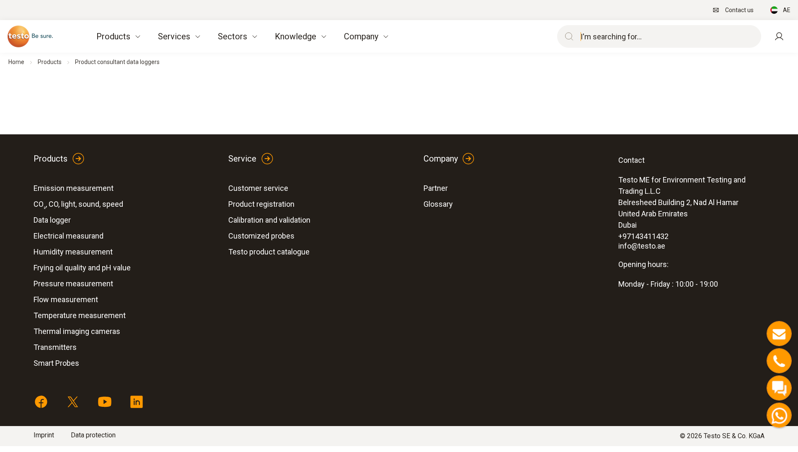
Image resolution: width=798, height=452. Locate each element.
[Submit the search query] (567, 36)
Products (50, 62)
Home (16, 62)
